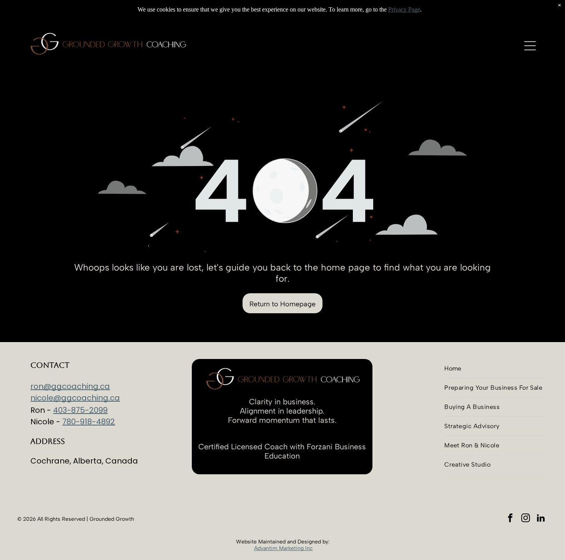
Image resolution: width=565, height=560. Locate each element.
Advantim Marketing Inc (283, 548)
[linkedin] (541, 519)
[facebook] (510, 519)
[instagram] (525, 519)
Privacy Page (404, 9)
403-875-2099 (80, 410)
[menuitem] (495, 368)
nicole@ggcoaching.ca (75, 397)
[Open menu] (530, 46)
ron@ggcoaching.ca (70, 386)
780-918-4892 (88, 421)
